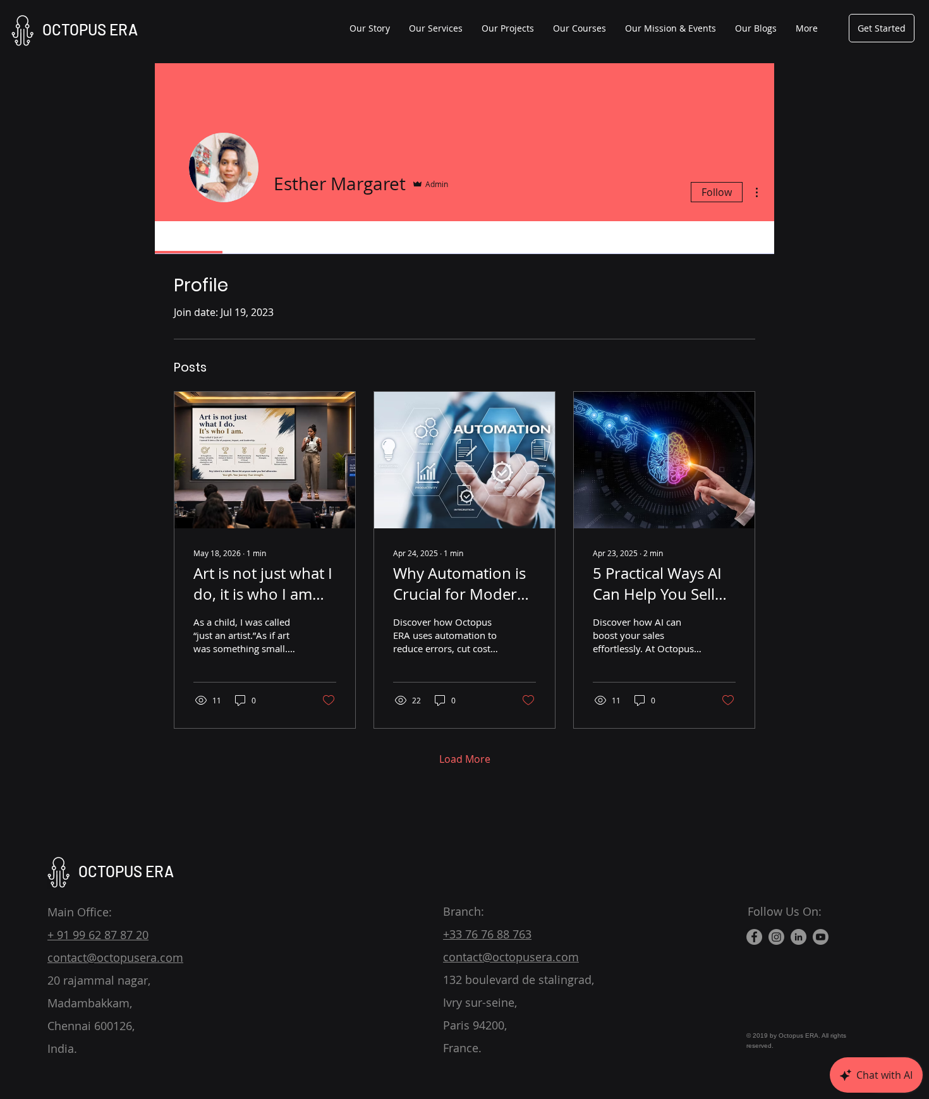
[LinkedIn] (798, 937)
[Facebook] (754, 937)
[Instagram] (776, 937)
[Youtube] (821, 937)
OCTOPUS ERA (90, 29)
